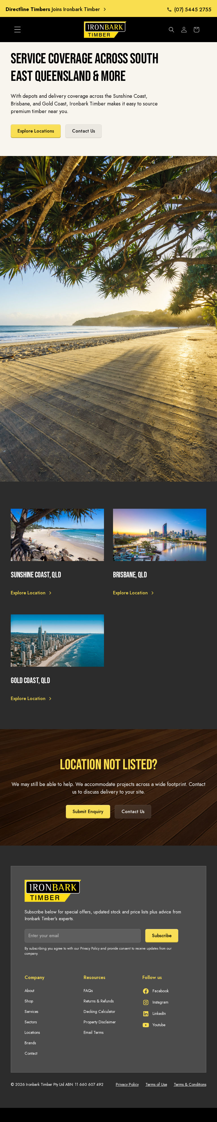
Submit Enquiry (88, 811)
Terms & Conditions (190, 1084)
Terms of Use (156, 1084)
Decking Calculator (99, 1011)
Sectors (31, 1022)
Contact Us (83, 131)
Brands (30, 1043)
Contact (31, 1053)
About (29, 990)
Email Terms (93, 1032)
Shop (29, 1001)
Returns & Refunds (99, 1001)
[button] (17, 29)
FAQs (88, 990)
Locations (32, 1032)
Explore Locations (36, 131)
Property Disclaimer (100, 1022)
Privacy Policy (127, 1084)
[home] (92, 29)
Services (31, 1011)
